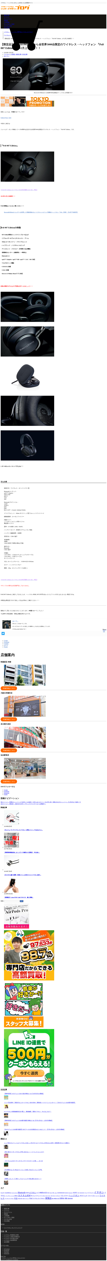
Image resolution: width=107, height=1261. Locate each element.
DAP (27, 1192)
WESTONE (82, 1192)
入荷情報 (6, 22)
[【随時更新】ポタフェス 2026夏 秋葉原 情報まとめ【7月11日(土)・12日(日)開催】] (6, 1124)
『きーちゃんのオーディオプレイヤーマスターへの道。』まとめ (23, 1161)
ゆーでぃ (6, 56)
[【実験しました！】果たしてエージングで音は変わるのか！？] (6, 1183)
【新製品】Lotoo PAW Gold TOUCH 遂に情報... (18, 897)
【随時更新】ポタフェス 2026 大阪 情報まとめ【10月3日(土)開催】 (24, 1093)
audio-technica (14, 1192)
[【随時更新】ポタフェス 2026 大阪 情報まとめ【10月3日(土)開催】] (6, 1097)
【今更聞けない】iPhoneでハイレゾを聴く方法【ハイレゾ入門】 (23, 1170)
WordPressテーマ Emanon (12, 1259)
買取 (66, 1198)
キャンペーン (8, 19)
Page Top (3, 1256)
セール (53, 1195)
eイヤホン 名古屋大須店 (11, 1238)
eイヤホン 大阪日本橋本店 (12, 1236)
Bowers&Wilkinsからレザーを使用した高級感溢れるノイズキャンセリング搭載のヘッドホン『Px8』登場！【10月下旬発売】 (41, 212)
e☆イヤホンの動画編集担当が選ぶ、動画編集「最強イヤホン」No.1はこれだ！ (27, 1111)
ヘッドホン (74, 1195)
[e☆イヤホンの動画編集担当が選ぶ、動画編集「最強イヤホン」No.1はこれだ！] (6, 1115)
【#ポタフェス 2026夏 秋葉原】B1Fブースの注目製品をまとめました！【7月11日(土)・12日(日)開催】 (34, 1129)
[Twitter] (3, 633)
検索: (2, 901)
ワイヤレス (7, 54)
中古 (16, 1198)
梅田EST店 (56, 1198)
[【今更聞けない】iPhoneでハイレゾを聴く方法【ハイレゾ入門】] (6, 1174)
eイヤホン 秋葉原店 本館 (11, 1235)
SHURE (66, 1192)
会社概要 (6, 1242)
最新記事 (6, 15)
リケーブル (91, 1195)
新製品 (6, 20)
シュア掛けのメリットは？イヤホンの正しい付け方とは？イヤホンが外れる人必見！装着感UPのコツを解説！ (37, 1143)
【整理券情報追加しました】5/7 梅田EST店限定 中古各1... (22, 852)
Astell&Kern (8, 1192)
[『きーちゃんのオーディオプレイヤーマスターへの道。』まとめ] (6, 1165)
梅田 (53, 1198)
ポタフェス (83, 1195)
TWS (78, 1192)
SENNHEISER (61, 1192)
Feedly (6, 794)
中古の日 (20, 1198)
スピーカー (48, 1195)
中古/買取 (7, 27)
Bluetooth (21, 1192)
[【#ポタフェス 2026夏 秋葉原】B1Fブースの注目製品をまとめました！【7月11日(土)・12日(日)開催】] (6, 1133)
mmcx (56, 1192)
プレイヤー (64, 1195)
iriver (51, 1192)
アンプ (86, 1192)
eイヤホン (32, 1192)
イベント (6, 17)
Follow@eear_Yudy (6, 117)
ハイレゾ (57, 1195)
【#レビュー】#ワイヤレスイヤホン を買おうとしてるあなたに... (23, 830)
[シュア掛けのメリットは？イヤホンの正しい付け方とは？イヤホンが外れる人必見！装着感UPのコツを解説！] (6, 1147)
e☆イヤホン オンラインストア (13, 1227)
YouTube (6, 1252)
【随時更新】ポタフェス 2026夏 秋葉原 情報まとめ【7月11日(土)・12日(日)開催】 (28, 1120)
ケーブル (42, 1195)
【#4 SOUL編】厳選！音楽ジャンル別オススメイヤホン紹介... (22, 875)
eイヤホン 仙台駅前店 (10, 1240)
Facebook (6, 791)
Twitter (6, 790)
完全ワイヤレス (26, 1198)
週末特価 (70, 1198)
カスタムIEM (8, 26)
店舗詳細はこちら (9, 688)
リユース (97, 1195)
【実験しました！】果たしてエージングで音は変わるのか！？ (22, 1178)
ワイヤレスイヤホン (9, 1198)
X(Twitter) (7, 1249)
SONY (75, 1192)
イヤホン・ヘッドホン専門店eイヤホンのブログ (13, 1258)
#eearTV (3, 1192)
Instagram (6, 793)
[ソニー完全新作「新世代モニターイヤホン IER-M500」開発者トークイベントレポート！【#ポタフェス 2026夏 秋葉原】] (6, 1106)
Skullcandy (70, 1192)
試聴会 (62, 1198)
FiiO (48, 1192)
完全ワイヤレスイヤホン (37, 1198)
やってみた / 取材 (9, 24)
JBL (53, 1192)
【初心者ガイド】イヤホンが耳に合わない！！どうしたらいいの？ (24, 1152)
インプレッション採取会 (12, 1195)
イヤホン (99, 1192)
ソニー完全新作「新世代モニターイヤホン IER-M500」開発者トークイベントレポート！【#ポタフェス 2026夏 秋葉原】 (40, 1102)
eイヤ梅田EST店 (42, 1192)
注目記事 (24, 54)
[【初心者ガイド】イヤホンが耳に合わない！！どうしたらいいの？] (6, 1156)
